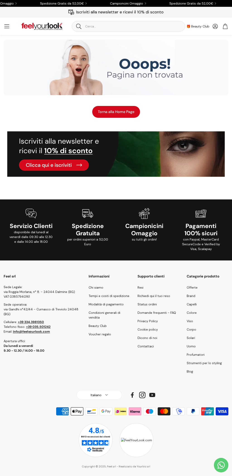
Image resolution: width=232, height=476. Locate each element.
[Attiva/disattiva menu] (7, 26)
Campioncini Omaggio (121, 3)
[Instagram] (142, 395)
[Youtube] (152, 395)
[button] (128, 26)
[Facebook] (132, 395)
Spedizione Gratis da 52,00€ (56, 3)
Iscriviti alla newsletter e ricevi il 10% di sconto (120, 12)
